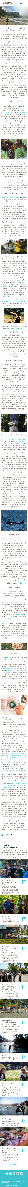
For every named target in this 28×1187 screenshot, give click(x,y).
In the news (19, 1178)
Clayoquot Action (8, 539)
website (9, 295)
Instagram (16, 164)
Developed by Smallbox (11, 1185)
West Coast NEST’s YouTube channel (14, 770)
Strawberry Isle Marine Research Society (14, 439)
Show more (14, 1165)
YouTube (14, 1173)
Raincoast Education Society (11, 198)
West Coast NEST (18, 737)
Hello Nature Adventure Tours (16, 753)
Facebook (10, 1173)
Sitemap (13, 1178)
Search (21, 3)
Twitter (21, 1173)
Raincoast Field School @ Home (16, 202)
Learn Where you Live (10, 392)
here (21, 583)
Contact (8, 1178)
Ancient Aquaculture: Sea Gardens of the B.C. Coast (13, 284)
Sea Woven (4, 658)
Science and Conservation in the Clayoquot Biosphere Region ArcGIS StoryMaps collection (14, 785)
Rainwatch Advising (17, 614)
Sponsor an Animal (14, 183)
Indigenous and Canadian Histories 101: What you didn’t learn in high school (13, 621)
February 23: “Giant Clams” (17, 301)
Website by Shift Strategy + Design (14, 1184)
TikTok (17, 1173)
